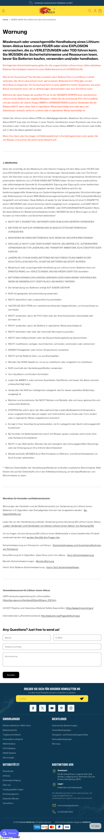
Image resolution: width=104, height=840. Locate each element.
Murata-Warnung (45, 561)
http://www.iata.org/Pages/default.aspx (60, 615)
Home (5, 19)
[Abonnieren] (82, 698)
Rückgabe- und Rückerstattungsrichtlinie (70, 734)
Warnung (56, 743)
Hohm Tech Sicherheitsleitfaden (62, 567)
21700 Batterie (9, 748)
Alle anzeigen (8, 757)
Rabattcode (8, 771)
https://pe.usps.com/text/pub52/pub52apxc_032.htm (29, 600)
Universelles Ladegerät (13, 739)
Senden (11, 675)
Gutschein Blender (11, 798)
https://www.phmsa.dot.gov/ (79, 608)
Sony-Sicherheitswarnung (80, 555)
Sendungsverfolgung (12, 780)
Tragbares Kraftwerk (12, 734)
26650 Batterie (9, 753)
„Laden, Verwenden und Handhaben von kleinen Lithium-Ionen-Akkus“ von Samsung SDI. (48, 525)
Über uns (7, 785)
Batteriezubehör (10, 730)
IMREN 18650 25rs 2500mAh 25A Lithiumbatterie (33, 19)
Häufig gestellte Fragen (13, 789)
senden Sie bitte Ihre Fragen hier (43, 537)
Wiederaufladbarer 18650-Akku (17, 725)
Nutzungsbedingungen (62, 739)
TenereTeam (8, 803)
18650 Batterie (9, 743)
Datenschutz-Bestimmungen (64, 725)
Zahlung (6, 775)
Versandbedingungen (61, 730)
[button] (3, 11)
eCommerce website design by (68, 822)
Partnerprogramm (11, 794)
